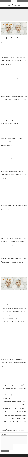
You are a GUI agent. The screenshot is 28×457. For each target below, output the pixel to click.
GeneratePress (18, 455)
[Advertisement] (14, 15)
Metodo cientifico (4, 428)
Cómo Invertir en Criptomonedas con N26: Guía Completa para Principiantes (13, 430)
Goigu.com (14, 4)
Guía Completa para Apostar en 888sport (8, 429)
